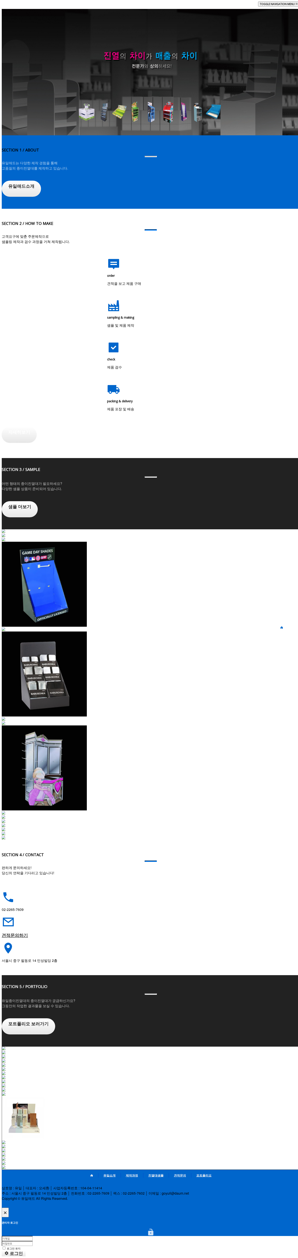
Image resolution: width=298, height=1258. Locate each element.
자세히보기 (19, 432)
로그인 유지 (13, 1248)
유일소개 (286, 632)
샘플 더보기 (19, 506)
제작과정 (286, 636)
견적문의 (286, 645)
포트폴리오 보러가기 (28, 1024)
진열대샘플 (288, 641)
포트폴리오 (288, 650)
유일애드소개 (21, 186)
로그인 (16, 1253)
